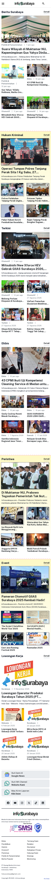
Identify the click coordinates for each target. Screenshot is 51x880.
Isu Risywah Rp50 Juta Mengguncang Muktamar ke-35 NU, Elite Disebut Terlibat (12, 528)
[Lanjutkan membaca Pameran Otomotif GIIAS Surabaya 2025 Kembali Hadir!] (25, 580)
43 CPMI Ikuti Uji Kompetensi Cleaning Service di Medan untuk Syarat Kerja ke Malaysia (38, 83)
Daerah (30, 435)
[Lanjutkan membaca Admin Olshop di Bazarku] (12, 742)
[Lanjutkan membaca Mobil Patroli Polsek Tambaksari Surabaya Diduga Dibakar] (38, 540)
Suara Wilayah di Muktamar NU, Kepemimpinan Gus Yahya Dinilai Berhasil (24, 50)
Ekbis (29, 79)
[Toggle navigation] (2, 3)
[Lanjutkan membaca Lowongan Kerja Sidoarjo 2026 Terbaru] (12, 714)
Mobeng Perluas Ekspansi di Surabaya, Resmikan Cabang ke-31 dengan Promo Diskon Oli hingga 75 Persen (37, 116)
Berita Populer (7, 859)
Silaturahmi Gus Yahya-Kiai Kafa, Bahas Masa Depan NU (38, 523)
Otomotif (5, 111)
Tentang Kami (32, 841)
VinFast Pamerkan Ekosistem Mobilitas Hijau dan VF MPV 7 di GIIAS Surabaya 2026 (37, 302)
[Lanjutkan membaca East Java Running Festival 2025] (12, 639)
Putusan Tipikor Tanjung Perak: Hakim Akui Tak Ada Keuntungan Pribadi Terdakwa (37, 199)
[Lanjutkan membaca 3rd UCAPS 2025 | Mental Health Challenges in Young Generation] (38, 617)
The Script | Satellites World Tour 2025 (12, 627)
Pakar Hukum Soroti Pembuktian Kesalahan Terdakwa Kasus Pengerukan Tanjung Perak (12, 221)
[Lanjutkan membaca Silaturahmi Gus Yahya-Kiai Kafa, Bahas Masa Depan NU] (38, 513)
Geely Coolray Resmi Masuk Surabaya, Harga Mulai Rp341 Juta (11, 415)
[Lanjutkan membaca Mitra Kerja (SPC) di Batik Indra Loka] (38, 714)
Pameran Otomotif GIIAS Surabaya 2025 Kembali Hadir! (23, 598)
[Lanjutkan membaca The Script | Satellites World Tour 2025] (12, 617)
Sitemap (30, 856)
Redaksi (30, 844)
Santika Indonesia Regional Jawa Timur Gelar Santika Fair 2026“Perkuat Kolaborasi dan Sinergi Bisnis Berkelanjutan (12, 440)
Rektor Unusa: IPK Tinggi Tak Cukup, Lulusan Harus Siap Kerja (36, 330)
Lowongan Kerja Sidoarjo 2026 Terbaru (12, 730)
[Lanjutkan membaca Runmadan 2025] (38, 639)
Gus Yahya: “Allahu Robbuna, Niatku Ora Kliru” (11, 91)
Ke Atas (47, 879)
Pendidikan (5, 844)
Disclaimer (31, 847)
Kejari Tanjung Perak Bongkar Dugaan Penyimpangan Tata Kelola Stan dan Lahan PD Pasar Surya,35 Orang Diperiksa (37, 221)
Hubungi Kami (32, 853)
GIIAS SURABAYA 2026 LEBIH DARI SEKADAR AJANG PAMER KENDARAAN (37, 415)
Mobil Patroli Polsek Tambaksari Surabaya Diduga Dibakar (37, 550)
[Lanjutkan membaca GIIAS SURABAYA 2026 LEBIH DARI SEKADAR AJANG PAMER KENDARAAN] (38, 401)
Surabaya (5, 689)
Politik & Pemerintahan (11, 45)
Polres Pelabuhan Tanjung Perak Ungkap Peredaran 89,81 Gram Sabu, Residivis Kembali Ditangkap (12, 199)
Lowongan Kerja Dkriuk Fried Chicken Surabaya (38, 758)
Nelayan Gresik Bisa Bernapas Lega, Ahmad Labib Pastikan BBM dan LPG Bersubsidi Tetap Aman (38, 440)
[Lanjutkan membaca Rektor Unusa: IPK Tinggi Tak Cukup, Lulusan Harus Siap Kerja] (38, 314)
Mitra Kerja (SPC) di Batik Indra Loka (36, 730)
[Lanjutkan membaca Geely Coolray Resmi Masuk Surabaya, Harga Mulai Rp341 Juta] (12, 401)
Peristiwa (5, 853)
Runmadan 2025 (35, 648)
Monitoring (31, 859)
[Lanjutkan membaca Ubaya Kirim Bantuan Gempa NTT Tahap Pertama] (12, 314)
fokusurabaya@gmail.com (11, 874)
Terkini (4, 323)
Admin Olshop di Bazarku (9, 758)
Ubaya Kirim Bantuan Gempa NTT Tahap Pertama (11, 330)
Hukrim (4, 847)
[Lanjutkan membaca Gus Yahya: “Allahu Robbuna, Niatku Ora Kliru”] (12, 71)
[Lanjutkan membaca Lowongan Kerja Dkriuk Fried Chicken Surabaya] (38, 742)
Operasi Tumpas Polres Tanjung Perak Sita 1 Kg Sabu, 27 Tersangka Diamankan (24, 170)
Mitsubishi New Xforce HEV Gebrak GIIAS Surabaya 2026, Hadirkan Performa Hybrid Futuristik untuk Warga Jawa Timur (12, 116)
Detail (47, 12)
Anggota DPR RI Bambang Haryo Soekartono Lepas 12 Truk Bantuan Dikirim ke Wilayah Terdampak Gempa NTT (12, 550)
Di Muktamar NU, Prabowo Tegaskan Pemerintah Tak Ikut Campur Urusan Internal (22, 494)
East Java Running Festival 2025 (10, 649)
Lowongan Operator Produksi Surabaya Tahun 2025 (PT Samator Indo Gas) (22, 695)
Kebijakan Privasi (34, 850)
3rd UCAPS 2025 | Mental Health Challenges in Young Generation (36, 627)
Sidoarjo (5, 723)
